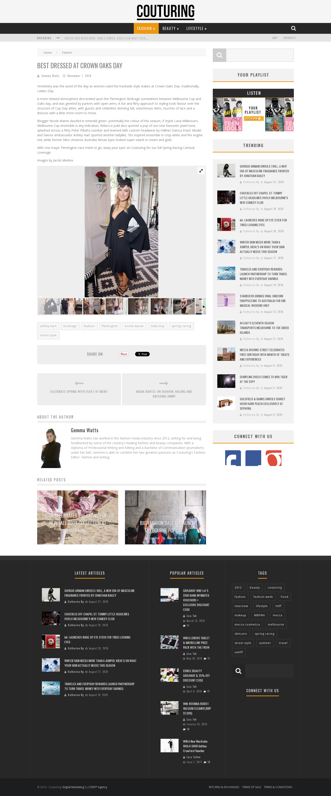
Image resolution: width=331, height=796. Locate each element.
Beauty (169, 28)
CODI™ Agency (97, 787)
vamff (239, 652)
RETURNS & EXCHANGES (224, 787)
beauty (255, 587)
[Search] (294, 28)
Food (284, 597)
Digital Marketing (73, 787)
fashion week (263, 597)
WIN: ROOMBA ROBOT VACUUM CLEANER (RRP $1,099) (197, 708)
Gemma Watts (51, 75)
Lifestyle (195, 28)
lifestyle (262, 606)
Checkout (289, 38)
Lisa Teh (67, 538)
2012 (238, 587)
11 (188, 625)
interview (241, 606)
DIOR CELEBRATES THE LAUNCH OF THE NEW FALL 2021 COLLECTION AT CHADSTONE (80, 523)
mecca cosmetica (247, 624)
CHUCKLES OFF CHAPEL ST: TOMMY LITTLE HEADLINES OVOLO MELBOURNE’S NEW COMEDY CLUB (264, 198)
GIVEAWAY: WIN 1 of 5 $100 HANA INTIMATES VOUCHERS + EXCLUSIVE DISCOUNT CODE (196, 600)
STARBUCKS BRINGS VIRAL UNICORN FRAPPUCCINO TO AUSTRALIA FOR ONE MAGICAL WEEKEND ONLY (263, 300)
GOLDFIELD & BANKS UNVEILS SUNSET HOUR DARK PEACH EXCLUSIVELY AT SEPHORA (262, 403)
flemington (110, 326)
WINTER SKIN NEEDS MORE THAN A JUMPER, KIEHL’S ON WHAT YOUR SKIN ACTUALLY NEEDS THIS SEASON (126, 38)
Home (48, 53)
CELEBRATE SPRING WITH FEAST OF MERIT (79, 391)
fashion (89, 326)
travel (283, 643)
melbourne (276, 624)
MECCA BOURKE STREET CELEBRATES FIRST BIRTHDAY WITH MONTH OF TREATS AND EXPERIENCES (264, 354)
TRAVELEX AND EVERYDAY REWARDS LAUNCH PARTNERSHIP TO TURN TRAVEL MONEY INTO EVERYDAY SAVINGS (263, 274)
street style (48, 335)
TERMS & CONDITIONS (278, 787)
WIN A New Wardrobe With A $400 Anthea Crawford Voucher (195, 746)
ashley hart (48, 326)
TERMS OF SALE (251, 787)
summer (265, 643)
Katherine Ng (251, 182)
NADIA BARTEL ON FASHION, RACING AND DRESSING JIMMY (164, 393)
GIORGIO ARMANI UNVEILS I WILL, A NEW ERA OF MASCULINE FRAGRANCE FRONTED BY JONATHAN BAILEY (264, 171)
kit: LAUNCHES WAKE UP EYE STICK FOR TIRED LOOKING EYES (263, 222)
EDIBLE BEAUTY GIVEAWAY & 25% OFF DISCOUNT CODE (196, 675)
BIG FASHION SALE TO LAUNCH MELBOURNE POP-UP (167, 526)
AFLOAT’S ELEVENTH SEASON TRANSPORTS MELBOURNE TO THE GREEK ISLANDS (264, 328)
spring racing (181, 326)
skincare (241, 634)
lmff (278, 606)
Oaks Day (158, 326)
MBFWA (259, 615)
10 (188, 729)
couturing (275, 587)
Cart (275, 38)
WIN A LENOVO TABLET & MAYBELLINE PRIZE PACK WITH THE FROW (196, 642)
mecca (277, 615)
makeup (240, 615)
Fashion (144, 28)
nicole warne (134, 326)
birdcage (70, 326)
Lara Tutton (194, 757)
